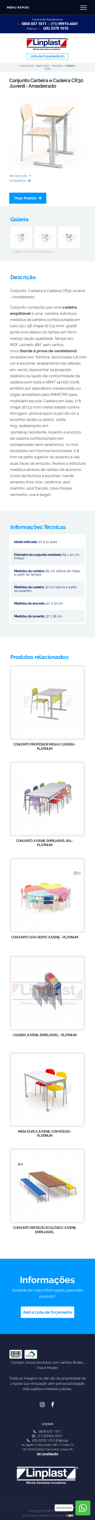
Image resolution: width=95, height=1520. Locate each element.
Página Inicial (42, 65)
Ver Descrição (18, 175)
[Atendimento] (83, 1508)
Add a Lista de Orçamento (47, 1312)
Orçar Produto (25, 198)
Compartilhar (18, 180)
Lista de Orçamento (47, 56)
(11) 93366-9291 (50, 1435)
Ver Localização (47, 1454)
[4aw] (69, 1515)
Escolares (58, 65)
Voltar (47, 68)
